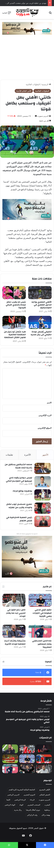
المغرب (47, 805)
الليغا (8, 800)
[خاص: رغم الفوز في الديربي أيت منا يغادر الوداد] (14, 600)
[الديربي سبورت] (27, 12)
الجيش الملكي (44, 795)
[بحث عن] (50, 13)
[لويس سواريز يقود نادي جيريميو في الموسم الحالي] (42, 481)
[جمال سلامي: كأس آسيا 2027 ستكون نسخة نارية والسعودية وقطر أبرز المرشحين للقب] (27, 768)
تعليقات (9, 454)
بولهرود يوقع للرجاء (22, 491)
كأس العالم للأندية (23, 91)
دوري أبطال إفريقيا (33, 810)
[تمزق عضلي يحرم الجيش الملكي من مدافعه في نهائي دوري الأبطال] (44, 748)
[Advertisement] (27, 58)
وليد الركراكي (32, 815)
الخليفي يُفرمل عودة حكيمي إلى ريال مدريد (41, 333)
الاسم (49, 402)
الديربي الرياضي (13, 795)
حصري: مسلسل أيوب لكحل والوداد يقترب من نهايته (19, 505)
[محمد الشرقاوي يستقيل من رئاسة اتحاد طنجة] (42, 468)
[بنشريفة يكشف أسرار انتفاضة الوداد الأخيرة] (14, 631)
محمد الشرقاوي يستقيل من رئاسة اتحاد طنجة (18, 466)
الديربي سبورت (43, 116)
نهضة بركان (46, 815)
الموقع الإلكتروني (45, 428)
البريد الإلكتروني (45, 415)
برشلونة (47, 810)
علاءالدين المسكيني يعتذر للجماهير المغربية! (42, 644)
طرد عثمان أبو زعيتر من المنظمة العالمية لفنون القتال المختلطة (15, 334)
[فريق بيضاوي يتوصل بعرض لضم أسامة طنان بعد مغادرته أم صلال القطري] (44, 758)
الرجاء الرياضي (20, 800)
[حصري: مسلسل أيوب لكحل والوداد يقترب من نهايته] (42, 508)
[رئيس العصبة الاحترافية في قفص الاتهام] (42, 521)
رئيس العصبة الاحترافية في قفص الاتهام (19, 519)
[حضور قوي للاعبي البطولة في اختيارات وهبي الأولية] (40, 600)
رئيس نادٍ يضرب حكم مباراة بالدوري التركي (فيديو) (16, 305)
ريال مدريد (18, 810)
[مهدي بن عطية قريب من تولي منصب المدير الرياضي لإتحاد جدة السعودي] (10, 748)
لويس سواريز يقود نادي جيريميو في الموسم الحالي (19, 479)
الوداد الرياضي (10, 805)
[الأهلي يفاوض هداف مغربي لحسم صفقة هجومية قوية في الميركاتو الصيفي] (10, 758)
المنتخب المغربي (33, 805)
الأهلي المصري (44, 789)
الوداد (21, 805)
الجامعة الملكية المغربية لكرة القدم (22, 789)
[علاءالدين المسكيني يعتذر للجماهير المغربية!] (40, 631)
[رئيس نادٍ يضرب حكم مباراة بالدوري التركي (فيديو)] (14, 292)
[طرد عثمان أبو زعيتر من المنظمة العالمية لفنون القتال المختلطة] (14, 322)
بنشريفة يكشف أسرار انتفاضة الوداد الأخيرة (15, 642)
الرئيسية (45, 84)
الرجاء (32, 800)
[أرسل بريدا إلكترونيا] (36, 116)
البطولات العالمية (33, 84)
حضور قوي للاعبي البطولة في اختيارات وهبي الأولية (42, 613)
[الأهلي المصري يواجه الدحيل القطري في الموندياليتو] (40, 292)
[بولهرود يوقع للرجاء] (42, 494)
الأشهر (45, 454)
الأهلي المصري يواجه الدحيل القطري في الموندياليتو (42, 305)
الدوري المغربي (29, 795)
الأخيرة (27, 454)
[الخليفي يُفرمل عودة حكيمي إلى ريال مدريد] (40, 322)
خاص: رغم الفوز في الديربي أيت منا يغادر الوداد (16, 613)
